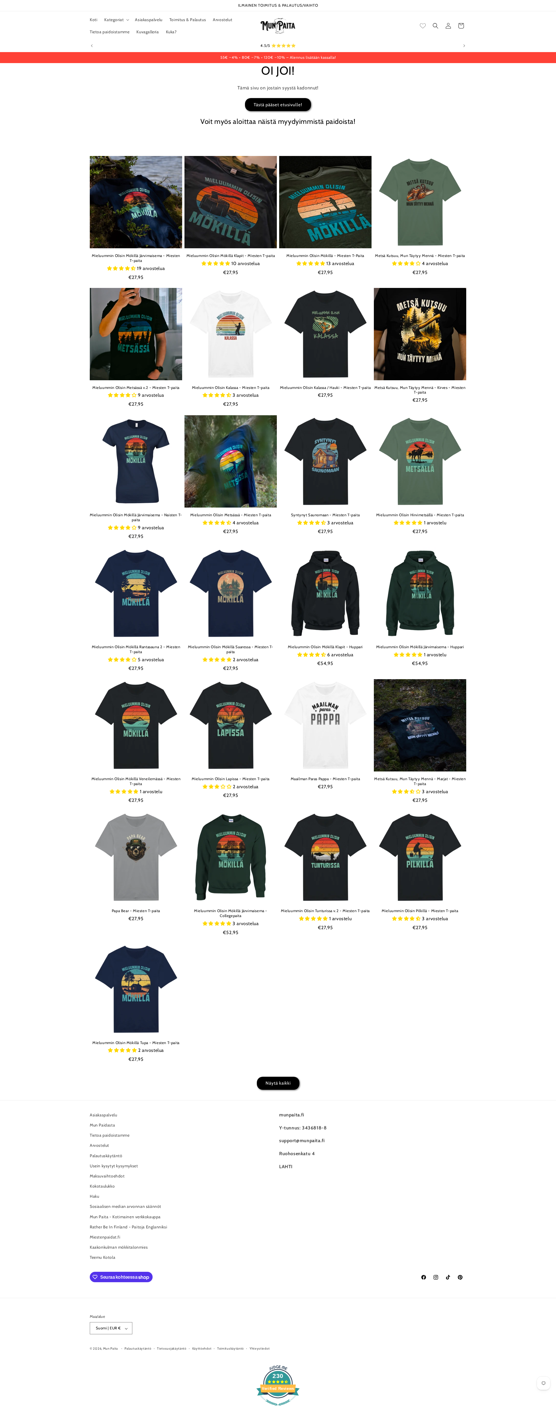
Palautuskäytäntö (106, 1155)
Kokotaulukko (102, 1186)
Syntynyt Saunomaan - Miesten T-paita (325, 514)
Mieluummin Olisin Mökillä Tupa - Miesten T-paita (136, 1042)
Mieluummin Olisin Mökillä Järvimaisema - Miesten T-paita (136, 258)
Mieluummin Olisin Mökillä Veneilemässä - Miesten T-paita (136, 781)
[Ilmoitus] (464, 45)
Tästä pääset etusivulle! (278, 104)
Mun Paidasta (102, 1125)
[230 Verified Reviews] (278, 1408)
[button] (116, 20)
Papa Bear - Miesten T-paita (136, 910)
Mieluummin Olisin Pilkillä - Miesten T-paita (420, 910)
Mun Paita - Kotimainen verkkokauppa (125, 1216)
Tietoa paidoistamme (109, 1135)
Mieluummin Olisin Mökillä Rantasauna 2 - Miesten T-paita (136, 649)
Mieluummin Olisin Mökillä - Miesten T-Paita (325, 255)
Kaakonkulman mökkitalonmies (119, 1247)
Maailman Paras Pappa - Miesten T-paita (325, 778)
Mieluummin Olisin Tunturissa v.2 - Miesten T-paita (325, 910)
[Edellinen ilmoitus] (91, 45)
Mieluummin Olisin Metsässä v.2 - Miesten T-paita (136, 387)
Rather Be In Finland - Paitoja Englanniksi (128, 1227)
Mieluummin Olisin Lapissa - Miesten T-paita (231, 778)
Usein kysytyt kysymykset (114, 1165)
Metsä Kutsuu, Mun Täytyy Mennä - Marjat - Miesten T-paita (420, 781)
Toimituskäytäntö (230, 1349)
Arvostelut (99, 1145)
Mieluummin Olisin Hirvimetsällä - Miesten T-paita (420, 514)
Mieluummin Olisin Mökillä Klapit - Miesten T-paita (230, 255)
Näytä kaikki (278, 1083)
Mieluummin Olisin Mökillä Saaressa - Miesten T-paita (230, 649)
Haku (94, 1196)
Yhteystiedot (260, 1349)
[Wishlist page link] (423, 26)
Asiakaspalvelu (103, 1115)
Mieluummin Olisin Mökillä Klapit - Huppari (325, 646)
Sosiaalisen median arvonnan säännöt (125, 1206)
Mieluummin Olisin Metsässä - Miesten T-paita (230, 514)
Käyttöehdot (202, 1349)
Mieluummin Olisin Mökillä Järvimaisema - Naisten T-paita (136, 517)
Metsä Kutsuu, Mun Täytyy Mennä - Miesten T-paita (420, 255)
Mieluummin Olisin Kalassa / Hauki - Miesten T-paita (325, 387)
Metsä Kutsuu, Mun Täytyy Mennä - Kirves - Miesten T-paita (419, 390)
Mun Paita (110, 1349)
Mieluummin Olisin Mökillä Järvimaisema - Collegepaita (230, 913)
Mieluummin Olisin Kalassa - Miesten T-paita (231, 387)
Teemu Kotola (102, 1257)
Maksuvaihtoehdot (107, 1176)
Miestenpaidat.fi (105, 1237)
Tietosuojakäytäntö (171, 1349)
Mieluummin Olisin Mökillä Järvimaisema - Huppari (420, 646)
